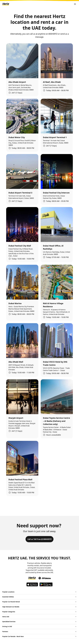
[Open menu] (75, 4)
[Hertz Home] (5, 4)
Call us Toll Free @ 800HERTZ (39, 539)
